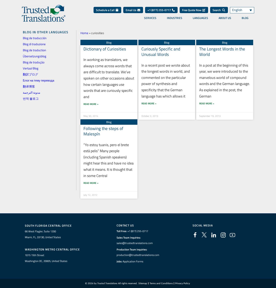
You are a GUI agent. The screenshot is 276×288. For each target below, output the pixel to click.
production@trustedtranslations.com (138, 255)
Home (84, 33)
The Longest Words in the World (222, 52)
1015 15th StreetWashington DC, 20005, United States (46, 258)
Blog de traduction (34, 50)
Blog (245, 18)
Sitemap (142, 283)
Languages (200, 18)
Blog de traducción (34, 38)
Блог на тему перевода (38, 80)
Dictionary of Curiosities (104, 49)
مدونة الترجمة (31, 92)
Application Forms (133, 261)
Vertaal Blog (30, 68)
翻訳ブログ (30, 74)
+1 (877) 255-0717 (159, 10)
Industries (174, 18)
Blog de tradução (33, 62)
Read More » (90, 104)
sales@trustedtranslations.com (135, 243)
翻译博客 (29, 86)
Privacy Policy (182, 283)
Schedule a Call (105, 10)
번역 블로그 (31, 98)
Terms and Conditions (161, 283)
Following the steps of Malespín (103, 131)
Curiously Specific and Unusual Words (160, 52)
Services (150, 18)
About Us (225, 18)
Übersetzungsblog (34, 56)
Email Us (131, 10)
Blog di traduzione (34, 44)
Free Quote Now (192, 10)
